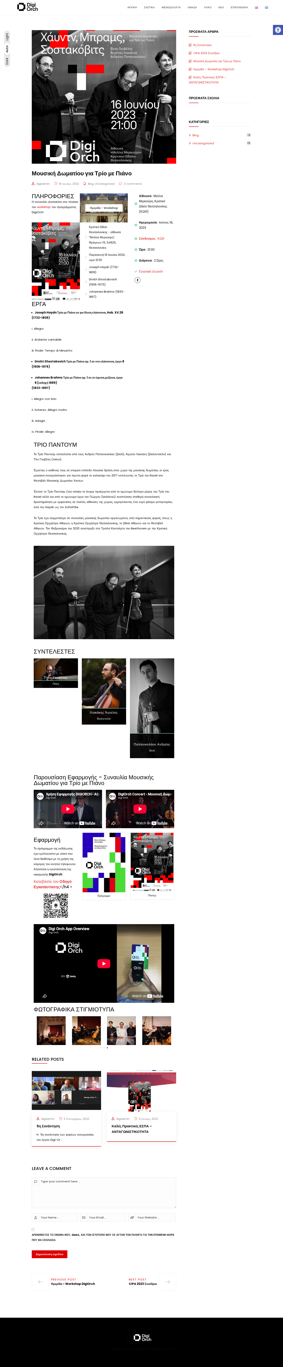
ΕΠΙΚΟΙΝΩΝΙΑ (239, 7)
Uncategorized (105, 184)
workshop (44, 207)
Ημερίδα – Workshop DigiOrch (213, 69)
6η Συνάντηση (202, 45)
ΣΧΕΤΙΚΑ (149, 7)
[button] (278, 30)
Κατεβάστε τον (53, 884)
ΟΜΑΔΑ (192, 7)
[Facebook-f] (138, 280)
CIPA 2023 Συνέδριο (206, 53)
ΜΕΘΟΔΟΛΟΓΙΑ (171, 7)
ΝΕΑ (221, 7)
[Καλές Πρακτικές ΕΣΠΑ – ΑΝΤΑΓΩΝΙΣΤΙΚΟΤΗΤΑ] (141, 1091)
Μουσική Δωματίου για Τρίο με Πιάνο (217, 61)
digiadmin (43, 184)
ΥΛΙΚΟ (208, 7)
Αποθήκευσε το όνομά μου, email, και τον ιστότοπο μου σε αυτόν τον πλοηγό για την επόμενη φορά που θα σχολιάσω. (103, 1237)
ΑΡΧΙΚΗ (132, 7)
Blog (91, 184)
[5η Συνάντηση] (66, 1091)
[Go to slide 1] (100, 1047)
